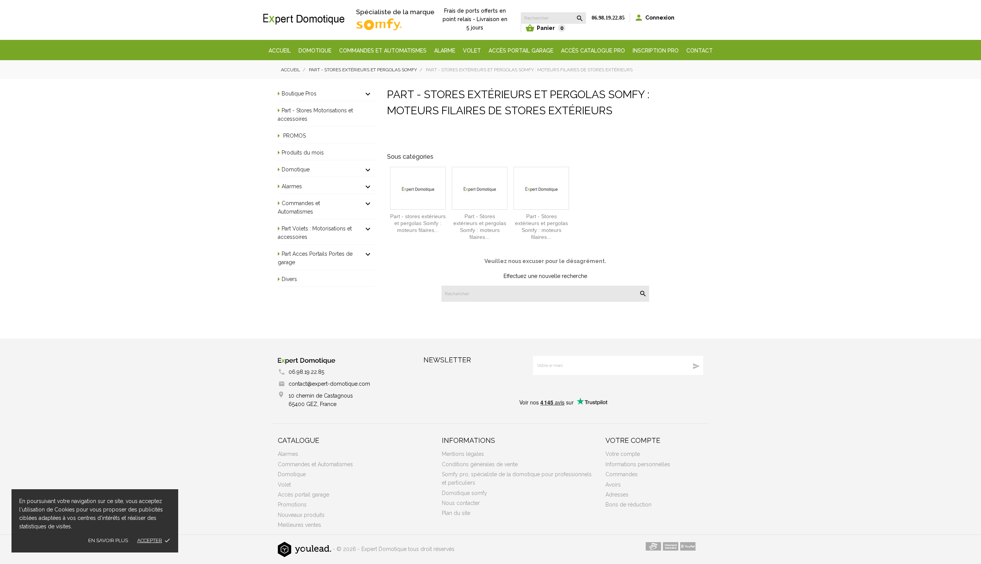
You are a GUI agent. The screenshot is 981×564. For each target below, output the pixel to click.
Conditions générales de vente (480, 464)
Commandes (621, 474)
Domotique (315, 51)
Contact (699, 51)
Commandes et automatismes (383, 51)
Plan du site (456, 513)
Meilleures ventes (299, 525)
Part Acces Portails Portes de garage (315, 258)
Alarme (444, 51)
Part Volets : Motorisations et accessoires (315, 232)
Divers (289, 279)
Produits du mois (303, 153)
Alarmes (292, 186)
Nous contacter (461, 503)
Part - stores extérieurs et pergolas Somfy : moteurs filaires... (418, 223)
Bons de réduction (628, 505)
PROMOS (294, 136)
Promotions (292, 505)
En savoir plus (108, 540)
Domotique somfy (464, 493)
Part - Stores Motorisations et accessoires (315, 114)
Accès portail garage (521, 51)
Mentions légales (463, 454)
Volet (472, 51)
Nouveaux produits (301, 515)
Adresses (616, 495)
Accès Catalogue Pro (593, 51)
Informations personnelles (637, 464)
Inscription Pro (656, 51)
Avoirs (613, 485)
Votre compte (632, 440)
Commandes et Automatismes (299, 207)
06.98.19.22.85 (608, 18)
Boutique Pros (299, 93)
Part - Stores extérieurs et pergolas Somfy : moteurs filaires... (479, 226)
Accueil (280, 51)
